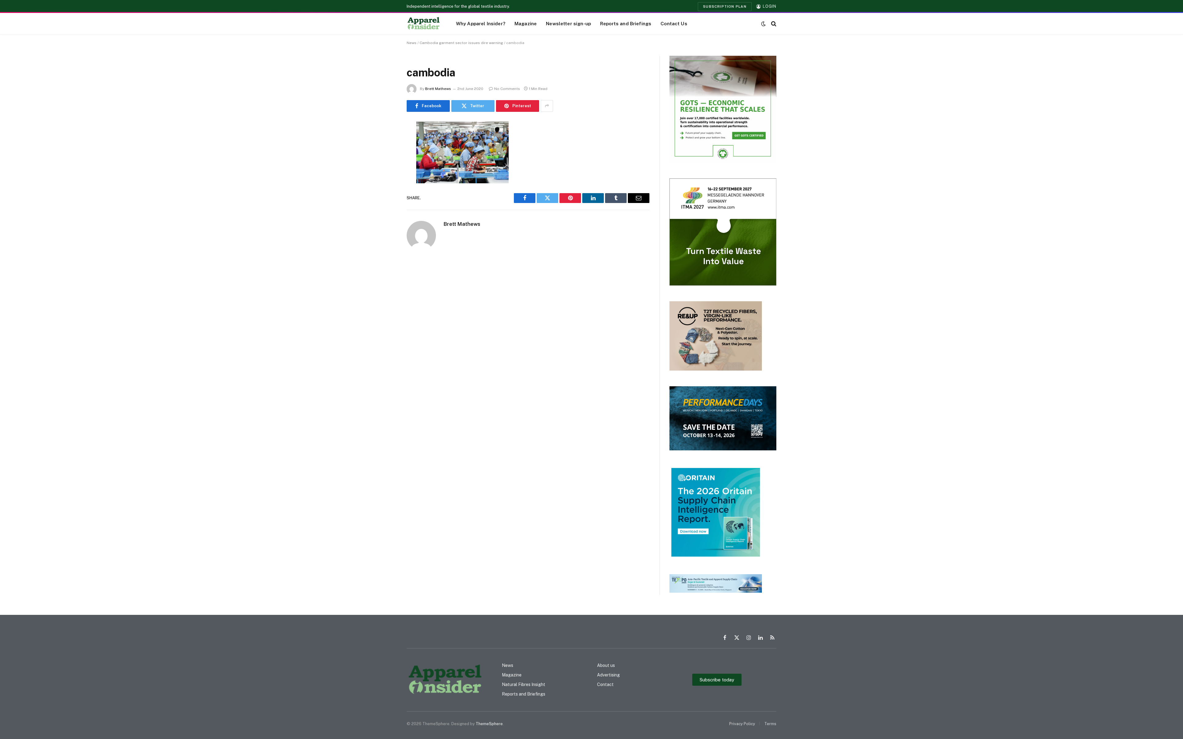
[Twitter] (385, 158)
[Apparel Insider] (424, 24)
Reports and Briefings (625, 23)
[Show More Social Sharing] (547, 106)
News (412, 43)
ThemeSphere (489, 723)
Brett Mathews (438, 89)
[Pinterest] (385, 189)
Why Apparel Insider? (480, 23)
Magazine (525, 23)
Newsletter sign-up (568, 23)
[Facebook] (385, 142)
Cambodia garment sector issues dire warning (461, 43)
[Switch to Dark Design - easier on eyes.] (763, 23)
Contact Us (674, 23)
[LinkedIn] (385, 173)
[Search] (773, 23)
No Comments (507, 89)
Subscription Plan (724, 6)
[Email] (385, 205)
